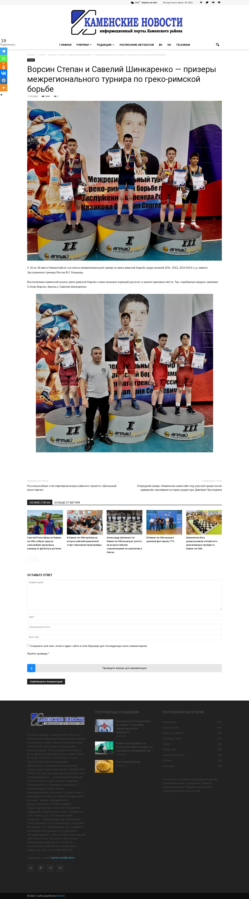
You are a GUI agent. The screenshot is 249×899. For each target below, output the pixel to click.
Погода (167, 760)
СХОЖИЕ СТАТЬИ (39, 502)
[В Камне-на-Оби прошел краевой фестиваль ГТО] (164, 522)
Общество (169, 749)
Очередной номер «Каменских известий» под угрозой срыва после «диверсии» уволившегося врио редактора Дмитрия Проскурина (179, 487)
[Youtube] (219, 2)
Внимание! (169, 722)
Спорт (31, 60)
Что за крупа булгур (128, 761)
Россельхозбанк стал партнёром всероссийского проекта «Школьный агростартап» (71, 487)
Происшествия (172, 738)
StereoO (60, 895)
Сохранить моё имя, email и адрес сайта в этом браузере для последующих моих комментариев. (88, 645)
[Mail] (201, 2)
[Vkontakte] (3, 73)
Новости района (173, 733)
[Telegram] (3, 51)
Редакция (104, 44)
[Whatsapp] (3, 58)
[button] (217, 44)
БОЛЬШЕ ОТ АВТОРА (67, 502)
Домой (31, 54)
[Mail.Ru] (3, 80)
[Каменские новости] (124, 22)
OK (169, 44)
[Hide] (1, 94)
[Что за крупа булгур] (104, 766)
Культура (168, 766)
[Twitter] (207, 2)
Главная (65, 44)
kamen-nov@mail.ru (63, 857)
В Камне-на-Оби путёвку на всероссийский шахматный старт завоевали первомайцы (84, 541)
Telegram (183, 44)
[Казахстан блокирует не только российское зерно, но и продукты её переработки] (104, 747)
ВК (160, 44)
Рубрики (83, 44)
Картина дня (170, 727)
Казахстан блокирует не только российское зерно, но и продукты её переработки (134, 747)
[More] (3, 87)
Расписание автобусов (137, 44)
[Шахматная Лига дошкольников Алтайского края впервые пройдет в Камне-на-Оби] (204, 522)
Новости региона (173, 755)
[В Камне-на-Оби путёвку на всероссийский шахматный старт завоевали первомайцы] (85, 522)
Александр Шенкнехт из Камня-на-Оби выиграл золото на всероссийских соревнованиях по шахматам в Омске (124, 545)
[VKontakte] (213, 2)
